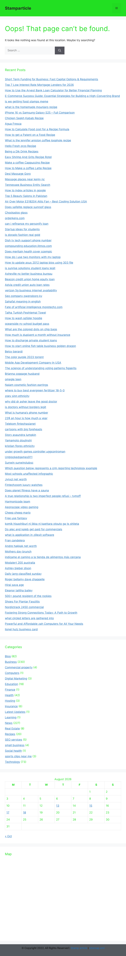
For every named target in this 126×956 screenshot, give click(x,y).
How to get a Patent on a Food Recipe (30, 134)
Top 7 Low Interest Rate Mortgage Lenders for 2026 (39, 84)
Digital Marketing (16, 678)
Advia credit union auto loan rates (27, 284)
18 (24, 812)
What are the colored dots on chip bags (31, 329)
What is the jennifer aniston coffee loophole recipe (38, 140)
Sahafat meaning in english (23, 301)
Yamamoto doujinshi (18, 440)
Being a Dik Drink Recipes (21, 151)
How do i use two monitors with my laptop (33, 257)
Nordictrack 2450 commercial (24, 607)
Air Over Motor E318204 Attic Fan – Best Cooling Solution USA (46, 201)
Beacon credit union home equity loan (30, 279)
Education (11, 684)
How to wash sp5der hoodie (23, 318)
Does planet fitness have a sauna (27, 490)
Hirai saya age (14, 585)
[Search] (59, 50)
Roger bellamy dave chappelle (25, 579)
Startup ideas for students (22, 229)
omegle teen (13, 379)
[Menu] (116, 8)
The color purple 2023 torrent (24, 357)
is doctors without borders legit (25, 407)
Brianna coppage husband (22, 373)
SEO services (13, 739)
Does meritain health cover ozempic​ (28, 251)
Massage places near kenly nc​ (25, 179)
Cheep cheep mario (18, 512)
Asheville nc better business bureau (28, 273)
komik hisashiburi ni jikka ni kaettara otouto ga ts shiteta (42, 523)
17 (7, 812)
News (8, 723)
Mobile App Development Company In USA (33, 362)
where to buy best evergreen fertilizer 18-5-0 (35, 390)
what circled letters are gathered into (29, 618)
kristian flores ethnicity (20, 446)
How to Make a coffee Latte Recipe (28, 168)
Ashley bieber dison (18, 568)
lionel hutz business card (21, 629)
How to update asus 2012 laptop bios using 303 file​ (39, 262)
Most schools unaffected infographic (29, 473)
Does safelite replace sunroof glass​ (28, 207)
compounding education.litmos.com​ (28, 246)
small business (14, 745)
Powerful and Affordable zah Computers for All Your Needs (44, 623)
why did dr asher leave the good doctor (31, 401)
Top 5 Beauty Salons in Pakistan (26, 196)
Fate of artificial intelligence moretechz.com (34, 307)
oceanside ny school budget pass (27, 323)
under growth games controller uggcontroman (35, 451)
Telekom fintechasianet (20, 423)
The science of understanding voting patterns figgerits (40, 368)
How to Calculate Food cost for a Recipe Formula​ (37, 129)
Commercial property (18, 667)
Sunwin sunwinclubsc (19, 462)
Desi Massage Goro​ (18, 173)
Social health (13, 750)
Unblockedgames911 (18, 457)
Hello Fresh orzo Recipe (20, 146)
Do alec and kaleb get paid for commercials (33, 529)
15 (90, 805)
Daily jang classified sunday (23, 573)
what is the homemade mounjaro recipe (31, 107)
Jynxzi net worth (16, 479)
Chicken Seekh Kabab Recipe (24, 118)
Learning (10, 717)
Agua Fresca (13, 123)
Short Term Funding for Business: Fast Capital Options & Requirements (51, 79)
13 (57, 805)
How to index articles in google (25, 190)
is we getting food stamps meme (26, 101)
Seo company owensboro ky (23, 296)
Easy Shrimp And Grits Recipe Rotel (28, 157)
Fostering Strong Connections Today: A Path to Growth (41, 612)
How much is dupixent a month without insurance (37, 334)
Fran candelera (15, 540)
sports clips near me (18, 756)
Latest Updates (15, 711)
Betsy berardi (14, 351)
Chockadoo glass (16, 212)
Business (11, 661)
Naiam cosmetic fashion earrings (26, 384)
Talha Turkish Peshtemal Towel (25, 312)
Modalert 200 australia (20, 562)
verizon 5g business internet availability (31, 290)
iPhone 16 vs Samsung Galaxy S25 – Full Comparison (40, 112)
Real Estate (12, 728)
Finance (10, 689)
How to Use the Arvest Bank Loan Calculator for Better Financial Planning (53, 90)
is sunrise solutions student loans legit (30, 268)
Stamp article (79, 948)
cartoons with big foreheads (23, 429)
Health (9, 695)
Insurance (11, 706)
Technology (12, 761)
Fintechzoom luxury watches (23, 484)
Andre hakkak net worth (21, 546)
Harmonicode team (17, 501)
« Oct (8, 836)
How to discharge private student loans (31, 340)
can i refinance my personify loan (26, 223)
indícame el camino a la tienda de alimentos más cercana (43, 557)
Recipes (10, 734)
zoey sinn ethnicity (17, 396)
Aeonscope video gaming (21, 507)
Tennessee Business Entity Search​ (27, 184)
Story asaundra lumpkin (20, 434)
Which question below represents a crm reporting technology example (51, 468)
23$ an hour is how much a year (26, 418)
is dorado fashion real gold (22, 234)
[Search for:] (30, 50)
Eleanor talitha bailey (18, 590)
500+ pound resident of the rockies (28, 596)
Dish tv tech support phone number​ (28, 240)
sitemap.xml (97, 948)
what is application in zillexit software (29, 535)
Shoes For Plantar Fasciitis (22, 601)
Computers (12, 673)
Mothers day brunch (18, 551)
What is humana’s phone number (26, 412)
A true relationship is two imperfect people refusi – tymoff (43, 496)
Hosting (10, 700)
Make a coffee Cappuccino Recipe (27, 162)
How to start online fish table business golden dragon (40, 346)
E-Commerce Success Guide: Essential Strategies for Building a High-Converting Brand (62, 96)
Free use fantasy (16, 518)
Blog (8, 656)
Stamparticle (18, 8)
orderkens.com (15, 218)
